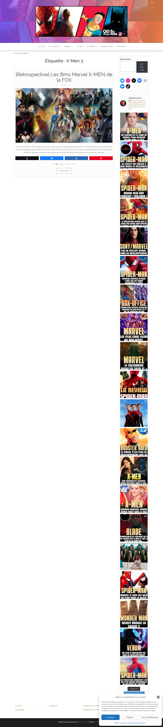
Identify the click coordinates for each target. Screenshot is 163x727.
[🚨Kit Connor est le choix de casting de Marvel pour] (134, 126)
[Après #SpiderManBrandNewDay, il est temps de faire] (134, 356)
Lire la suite (64, 171)
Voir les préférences (149, 717)
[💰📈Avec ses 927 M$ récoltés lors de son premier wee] (134, 327)
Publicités (53, 706)
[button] (158, 697)
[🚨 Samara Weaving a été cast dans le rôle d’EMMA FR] (134, 499)
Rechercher (125, 59)
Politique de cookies (120, 723)
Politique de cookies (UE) (94, 710)
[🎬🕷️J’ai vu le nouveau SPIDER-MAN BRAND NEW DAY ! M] (134, 384)
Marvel (68, 46)
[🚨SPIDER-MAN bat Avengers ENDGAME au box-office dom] (134, 298)
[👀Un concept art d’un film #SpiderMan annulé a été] (134, 155)
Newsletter (107, 46)
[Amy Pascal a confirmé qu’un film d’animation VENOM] (134, 642)
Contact (18, 706)
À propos (120, 46)
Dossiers (91, 46)
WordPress (82, 722)
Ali (57, 164)
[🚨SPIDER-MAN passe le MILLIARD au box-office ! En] (134, 184)
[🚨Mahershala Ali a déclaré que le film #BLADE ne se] (134, 528)
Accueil (41, 46)
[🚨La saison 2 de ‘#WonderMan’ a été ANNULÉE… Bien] (134, 614)
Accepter (110, 717)
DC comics (54, 46)
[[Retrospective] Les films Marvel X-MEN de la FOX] (64, 115)
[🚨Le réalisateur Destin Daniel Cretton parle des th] (134, 212)
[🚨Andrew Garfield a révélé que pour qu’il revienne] (134, 270)
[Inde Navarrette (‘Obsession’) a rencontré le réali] (134, 470)
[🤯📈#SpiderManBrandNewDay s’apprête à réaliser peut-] (134, 671)
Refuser (129, 717)
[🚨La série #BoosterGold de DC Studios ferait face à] (134, 442)
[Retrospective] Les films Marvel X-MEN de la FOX (64, 77)
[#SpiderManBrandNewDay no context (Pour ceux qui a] (134, 556)
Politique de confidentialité (137, 723)
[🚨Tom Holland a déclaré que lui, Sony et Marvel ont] (134, 585)
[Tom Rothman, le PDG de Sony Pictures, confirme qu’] (134, 241)
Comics (79, 46)
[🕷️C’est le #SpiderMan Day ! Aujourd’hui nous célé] (134, 413)
